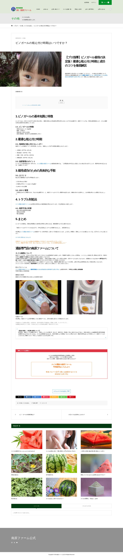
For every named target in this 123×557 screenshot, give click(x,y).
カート (106, 2)
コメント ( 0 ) (36, 505)
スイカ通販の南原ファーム (44, 163)
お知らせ (45, 9)
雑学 (37, 403)
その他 (23, 38)
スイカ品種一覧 (67, 9)
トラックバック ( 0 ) (86, 505)
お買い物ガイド (55, 9)
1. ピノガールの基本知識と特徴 (31, 105)
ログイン (93, 2)
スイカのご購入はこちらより (23, 237)
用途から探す (78, 9)
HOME (38, 9)
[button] (61, 369)
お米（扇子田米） (90, 9)
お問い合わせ (101, 9)
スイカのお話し (25, 403)
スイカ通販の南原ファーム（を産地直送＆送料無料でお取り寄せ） (38, 269)
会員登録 (86, 2)
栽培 (34, 403)
